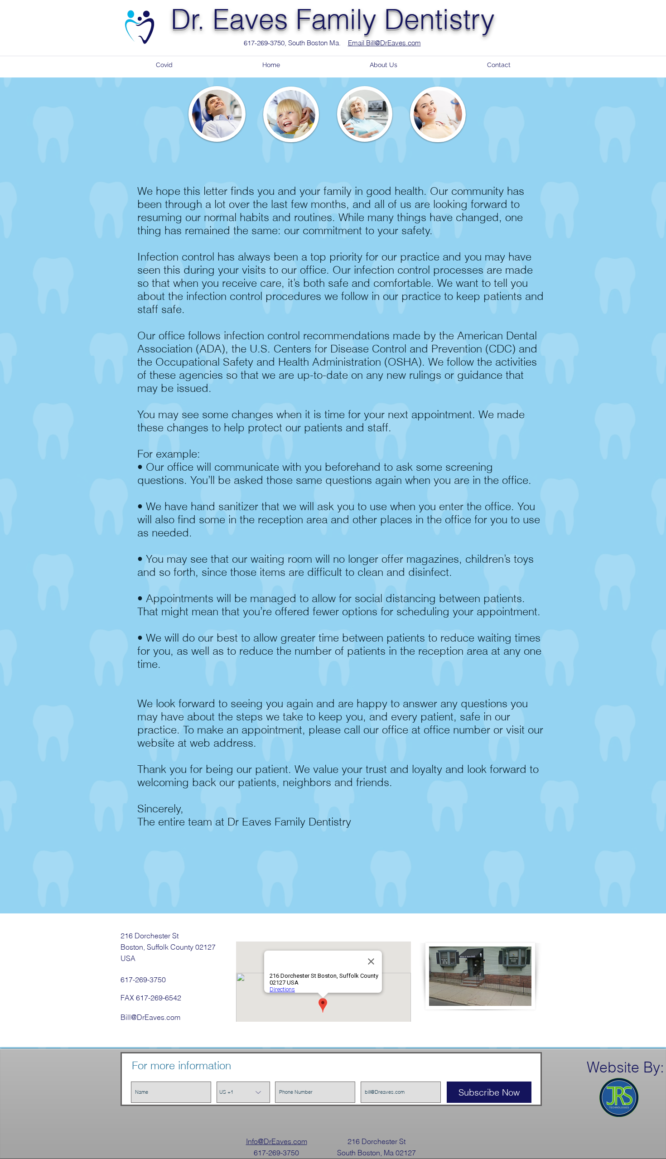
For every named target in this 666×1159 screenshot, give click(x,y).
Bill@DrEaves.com (150, 1017)
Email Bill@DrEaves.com (384, 43)
